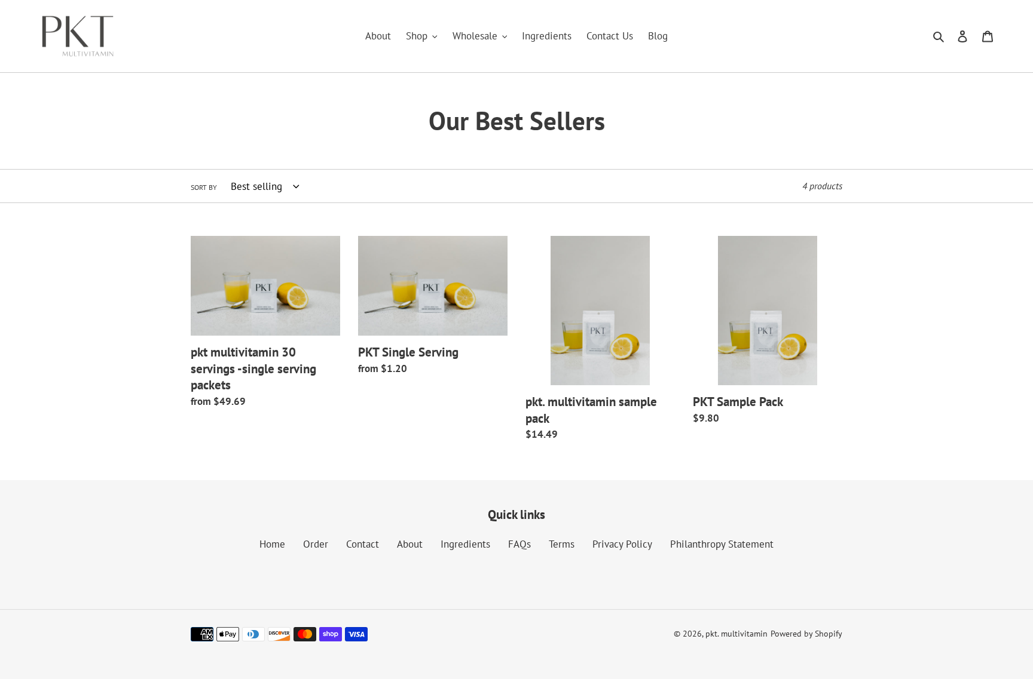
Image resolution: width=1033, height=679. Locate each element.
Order (315, 544)
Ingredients (465, 544)
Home (272, 544)
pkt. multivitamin (736, 633)
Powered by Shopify (806, 633)
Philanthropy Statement (722, 544)
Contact (362, 544)
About (410, 544)
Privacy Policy (622, 544)
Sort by (204, 187)
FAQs (519, 544)
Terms (561, 544)
